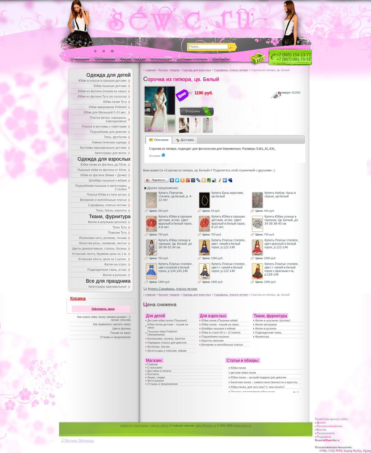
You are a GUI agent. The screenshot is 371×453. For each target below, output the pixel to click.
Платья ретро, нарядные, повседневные (108, 119)
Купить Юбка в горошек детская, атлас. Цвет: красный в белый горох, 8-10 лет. (228, 222)
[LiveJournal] (198, 180)
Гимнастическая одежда (109, 142)
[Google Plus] (188, 180)
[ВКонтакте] (172, 180)
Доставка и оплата (192, 58)
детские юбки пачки (243, 372)
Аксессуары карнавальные (107, 286)
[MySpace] (230, 180)
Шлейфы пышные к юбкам (218, 328)
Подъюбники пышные (215, 336)
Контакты (221, 57)
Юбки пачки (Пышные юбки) (219, 320)
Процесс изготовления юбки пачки (253, 391)
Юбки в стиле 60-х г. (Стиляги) (221, 332)
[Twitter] (177, 180)
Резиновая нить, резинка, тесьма (103, 238)
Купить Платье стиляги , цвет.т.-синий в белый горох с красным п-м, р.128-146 (281, 269)
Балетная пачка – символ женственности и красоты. (264, 382)
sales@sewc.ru (205, 425)
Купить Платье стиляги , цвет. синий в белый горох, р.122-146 (228, 243)
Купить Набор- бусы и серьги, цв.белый (280, 194)
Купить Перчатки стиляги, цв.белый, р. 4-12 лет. (175, 196)
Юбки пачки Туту (115, 102)
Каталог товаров (168, 70)
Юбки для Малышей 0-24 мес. (105, 112)
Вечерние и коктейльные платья (222, 344)
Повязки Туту (117, 232)
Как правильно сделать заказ (111, 324)
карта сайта (159, 425)
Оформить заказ (103, 308)
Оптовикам (104, 57)
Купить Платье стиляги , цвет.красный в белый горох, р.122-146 (281, 243)
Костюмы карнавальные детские (103, 147)
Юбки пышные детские (110, 86)
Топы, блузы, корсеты (111, 210)
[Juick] (219, 180)
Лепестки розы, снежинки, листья (103, 243)
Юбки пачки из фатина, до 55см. (104, 164)
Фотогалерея (161, 58)
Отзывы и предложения (162, 383)
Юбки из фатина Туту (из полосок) (102, 96)
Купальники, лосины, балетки (166, 338)
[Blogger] (203, 180)
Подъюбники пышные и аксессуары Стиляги (101, 187)
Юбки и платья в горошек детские (102, 80)
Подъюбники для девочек (108, 132)
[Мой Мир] (193, 180)
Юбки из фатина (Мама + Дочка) (104, 175)
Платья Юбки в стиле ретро (107, 194)
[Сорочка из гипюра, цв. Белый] (159, 132)
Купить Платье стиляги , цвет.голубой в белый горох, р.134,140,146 (175, 267)
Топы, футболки (115, 137)
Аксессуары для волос (111, 153)
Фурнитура (262, 336)
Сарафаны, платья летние (231, 70)
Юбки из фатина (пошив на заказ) (102, 91)
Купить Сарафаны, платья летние (172, 289)
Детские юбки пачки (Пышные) (167, 320)
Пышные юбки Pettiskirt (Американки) (162, 333)
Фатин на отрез (115, 264)
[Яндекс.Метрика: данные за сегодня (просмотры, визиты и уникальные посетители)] (77, 440)
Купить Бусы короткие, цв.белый (227, 194)
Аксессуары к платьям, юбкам (167, 350)
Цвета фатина (121, 328)
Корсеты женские (212, 340)
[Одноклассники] (182, 180)
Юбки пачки (238, 367)
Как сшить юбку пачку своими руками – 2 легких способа (103, 318)
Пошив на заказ (120, 332)
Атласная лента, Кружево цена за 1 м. (99, 254)
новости (126, 425)
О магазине (80, 58)
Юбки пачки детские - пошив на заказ (167, 326)
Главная (152, 364)
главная (150, 70)
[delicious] (214, 180)
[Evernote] (209, 180)
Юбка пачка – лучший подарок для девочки (258, 377)
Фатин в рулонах (266, 328)
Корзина (78, 298)
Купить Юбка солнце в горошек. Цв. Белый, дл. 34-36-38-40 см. (281, 220)
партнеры (141, 425)
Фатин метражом (266, 324)
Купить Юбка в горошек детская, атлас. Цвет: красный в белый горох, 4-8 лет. (175, 222)
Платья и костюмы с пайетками (104, 126)
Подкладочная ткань (268, 332)
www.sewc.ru (242, 425)
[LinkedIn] (225, 180)
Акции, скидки (133, 57)
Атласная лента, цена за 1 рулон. (102, 259)
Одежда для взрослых (196, 70)
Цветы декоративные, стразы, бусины (99, 248)
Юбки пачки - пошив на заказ (220, 324)
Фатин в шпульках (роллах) (272, 320)
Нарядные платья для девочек (167, 342)
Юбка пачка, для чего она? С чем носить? (258, 386)
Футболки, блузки (158, 346)
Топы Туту (120, 227)
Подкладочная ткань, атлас (107, 269)
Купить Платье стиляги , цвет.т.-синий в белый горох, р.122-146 (228, 267)
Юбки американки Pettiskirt (108, 107)
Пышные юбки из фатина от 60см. (102, 170)
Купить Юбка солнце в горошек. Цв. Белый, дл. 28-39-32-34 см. (175, 243)
